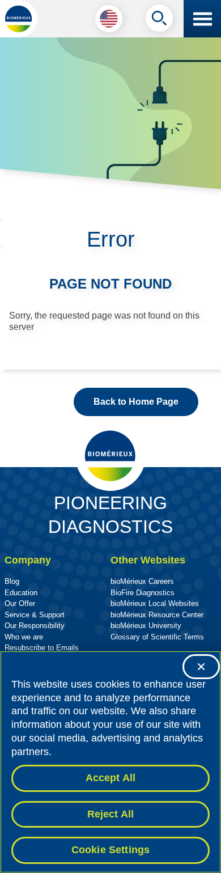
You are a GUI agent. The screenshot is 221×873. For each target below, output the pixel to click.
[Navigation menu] (202, 18)
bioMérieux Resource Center (156, 615)
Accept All (111, 777)
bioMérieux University (145, 625)
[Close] (201, 666)
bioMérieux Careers (142, 581)
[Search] (159, 21)
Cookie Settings (110, 849)
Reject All (110, 814)
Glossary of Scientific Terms (157, 637)
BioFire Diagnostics (142, 592)
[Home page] (18, 18)
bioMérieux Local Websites (154, 603)
